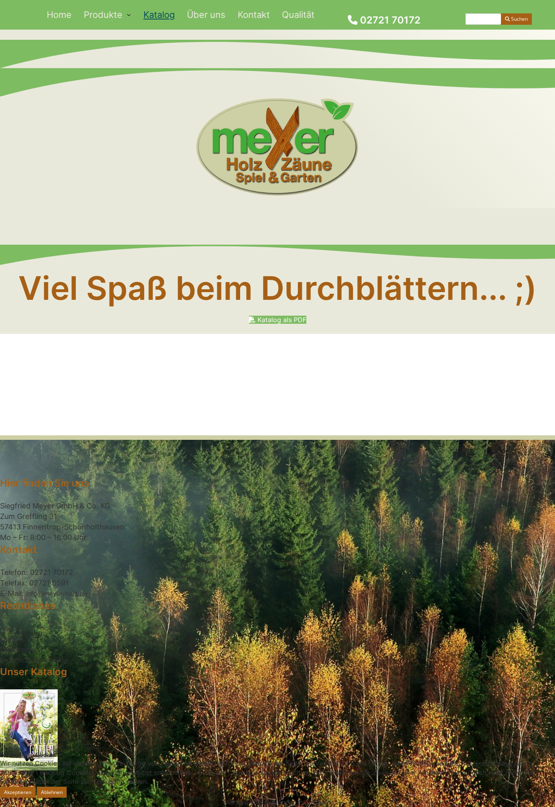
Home (59, 14)
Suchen (519, 18)
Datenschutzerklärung (33, 660)
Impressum (16, 649)
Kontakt (254, 14)
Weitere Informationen (259, 802)
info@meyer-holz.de (56, 594)
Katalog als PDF (281, 320)
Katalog (159, 14)
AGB (6, 628)
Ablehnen (52, 792)
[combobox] (467, 19)
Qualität (298, 14)
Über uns (206, 14)
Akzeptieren (17, 792)
